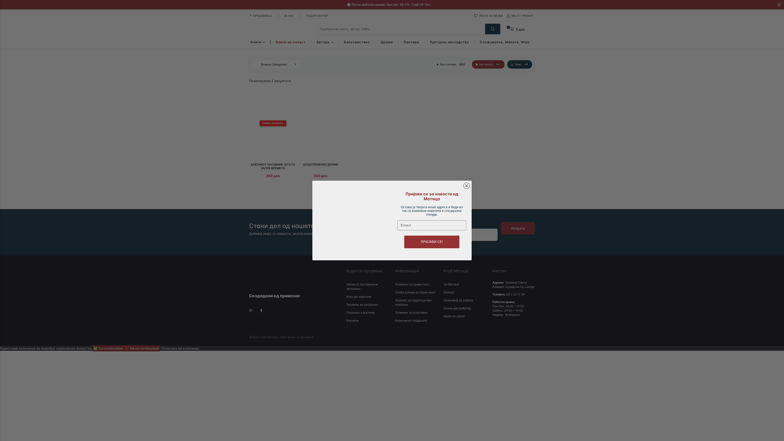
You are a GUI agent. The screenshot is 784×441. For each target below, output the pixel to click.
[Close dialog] (466, 186)
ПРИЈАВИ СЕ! (432, 242)
